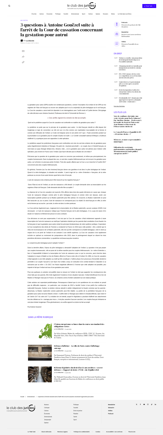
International (75, 14)
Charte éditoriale (46, 431)
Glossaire (111, 407)
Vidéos (110, 410)
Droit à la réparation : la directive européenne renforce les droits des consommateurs (130, 92)
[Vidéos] (117, 43)
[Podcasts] (117, 24)
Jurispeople (47, 420)
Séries (113, 14)
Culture (90, 14)
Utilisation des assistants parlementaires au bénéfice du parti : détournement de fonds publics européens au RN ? (128, 150)
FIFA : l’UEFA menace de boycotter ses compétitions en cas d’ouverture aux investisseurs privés (130, 76)
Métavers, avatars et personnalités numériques (127, 140)
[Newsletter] (117, 34)
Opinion (98, 14)
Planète (75, 413)
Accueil (22, 396)
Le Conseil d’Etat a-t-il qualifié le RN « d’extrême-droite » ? (127, 133)
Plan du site (131, 431)
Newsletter (111, 404)
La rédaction (30, 40)
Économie (49, 14)
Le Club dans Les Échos (124, 14)
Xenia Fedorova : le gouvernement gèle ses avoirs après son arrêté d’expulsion (129, 84)
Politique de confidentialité (82, 431)
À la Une (34, 14)
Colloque (46, 407)
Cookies (98, 431)
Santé (75, 417)
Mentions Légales (62, 431)
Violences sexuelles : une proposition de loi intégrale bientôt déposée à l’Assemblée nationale (130, 60)
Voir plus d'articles (119, 106)
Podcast (110, 413)
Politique (58, 14)
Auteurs (46, 404)
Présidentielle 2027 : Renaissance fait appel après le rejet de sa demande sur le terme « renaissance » (130, 100)
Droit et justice (77, 410)
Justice (41, 14)
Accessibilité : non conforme (114, 431)
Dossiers (105, 14)
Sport (83, 14)
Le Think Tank (148, 6)
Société (66, 14)
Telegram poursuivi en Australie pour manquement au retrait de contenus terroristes (130, 68)
